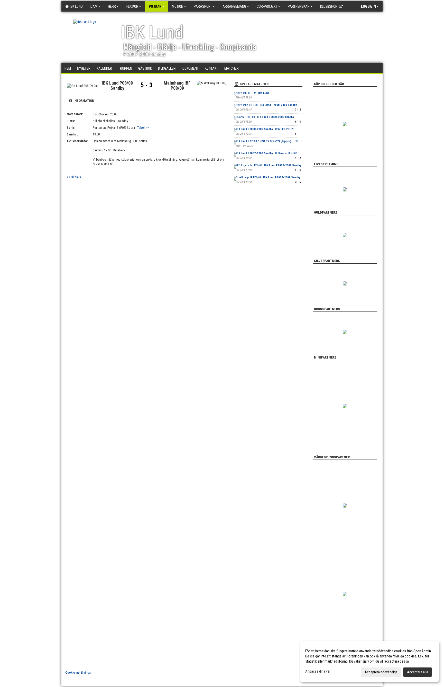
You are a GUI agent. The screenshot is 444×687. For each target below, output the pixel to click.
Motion (177, 6)
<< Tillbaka (74, 177)
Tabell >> (143, 128)
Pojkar (155, 6)
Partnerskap (299, 6)
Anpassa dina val (317, 671)
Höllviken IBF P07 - (252, 93)
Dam (93, 6)
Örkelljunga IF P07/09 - (268, 177)
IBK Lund (75, 6)
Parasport (203, 6)
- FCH (267, 141)
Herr (112, 6)
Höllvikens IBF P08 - (266, 105)
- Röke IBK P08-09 (264, 129)
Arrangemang (234, 6)
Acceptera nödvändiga (381, 672)
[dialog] (369, 661)
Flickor (132, 6)
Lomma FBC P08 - (265, 117)
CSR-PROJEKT (267, 6)
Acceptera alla (417, 672)
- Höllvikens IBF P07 (266, 153)
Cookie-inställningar (78, 672)
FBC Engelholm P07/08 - (268, 165)
